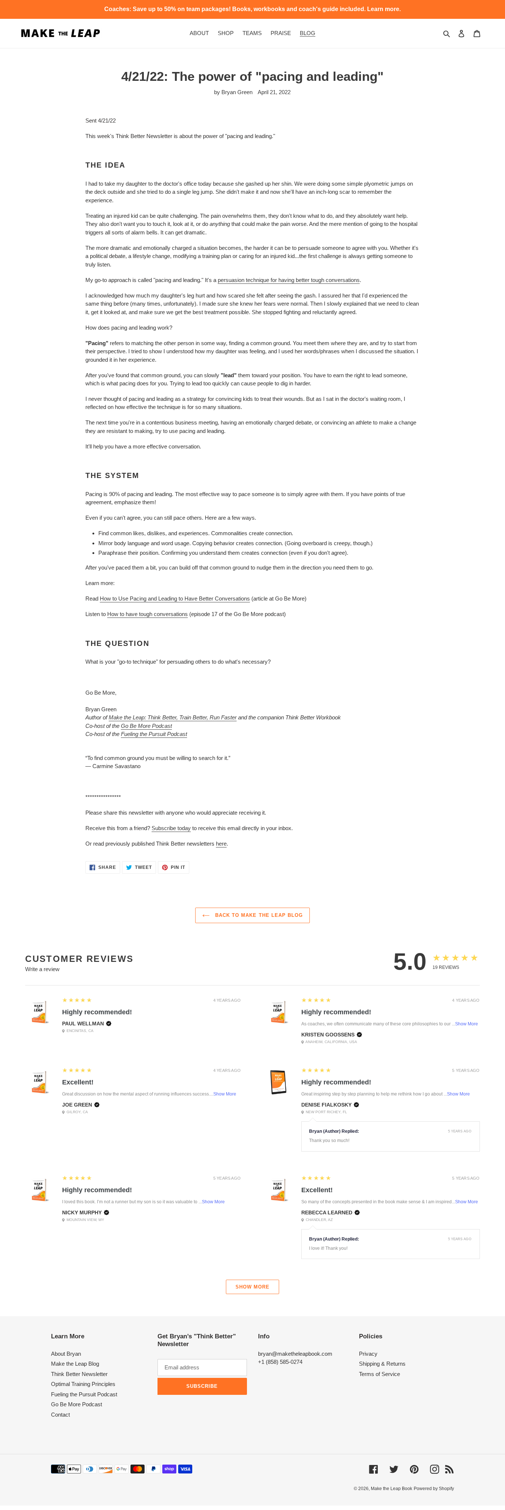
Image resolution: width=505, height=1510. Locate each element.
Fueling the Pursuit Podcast (154, 734)
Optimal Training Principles (83, 1384)
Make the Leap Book (391, 1488)
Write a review (42, 969)
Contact (60, 1414)
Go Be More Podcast (146, 726)
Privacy (368, 1354)
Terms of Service (379, 1374)
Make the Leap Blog (75, 1364)
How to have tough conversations (147, 614)
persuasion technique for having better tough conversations (289, 280)
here (221, 843)
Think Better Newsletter (79, 1374)
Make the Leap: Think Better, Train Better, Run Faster (173, 717)
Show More (466, 1023)
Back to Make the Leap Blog (258, 915)
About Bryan (66, 1354)
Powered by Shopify (434, 1488)
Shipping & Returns (382, 1364)
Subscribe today (171, 828)
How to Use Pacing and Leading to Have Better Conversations (175, 598)
